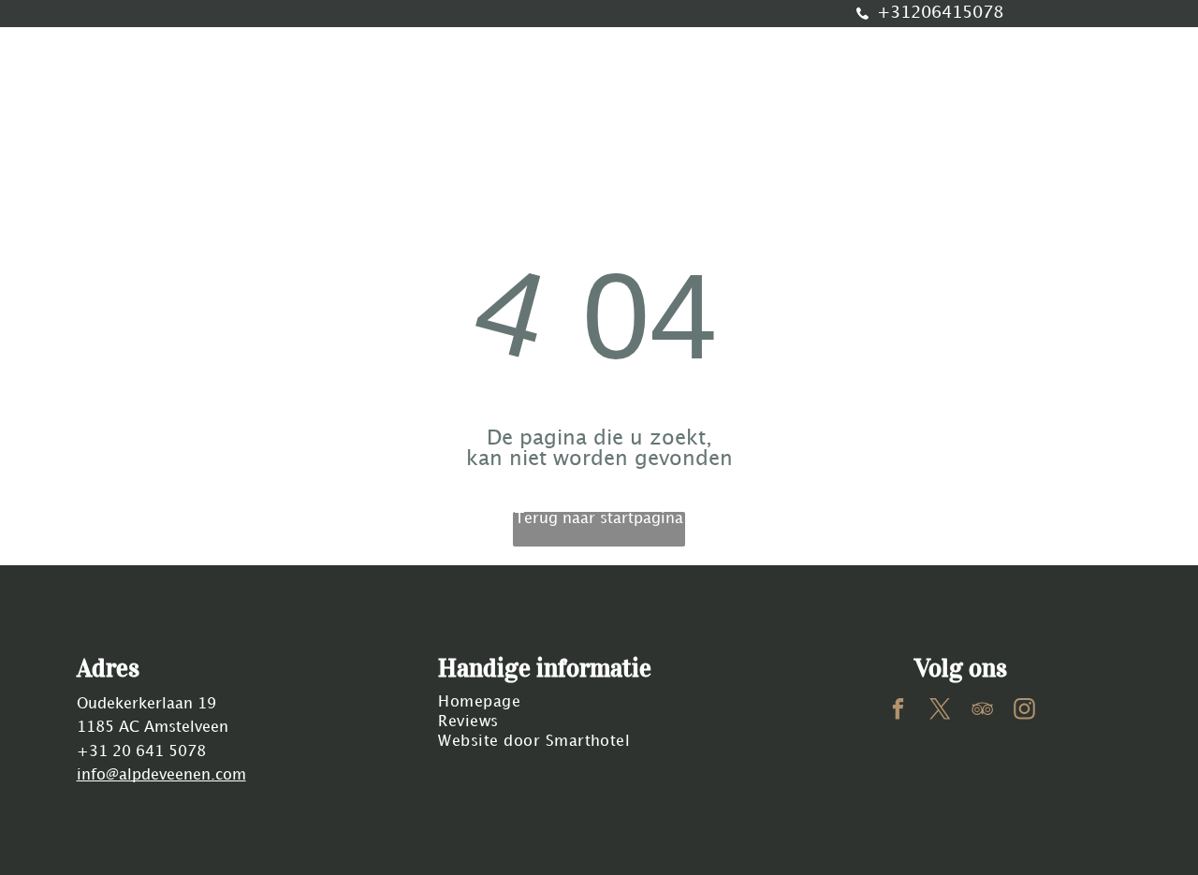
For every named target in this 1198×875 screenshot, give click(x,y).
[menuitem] (208, 103)
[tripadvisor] (982, 711)
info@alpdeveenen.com (161, 775)
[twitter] (940, 711)
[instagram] (1024, 711)
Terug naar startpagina (599, 519)
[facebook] (898, 711)
